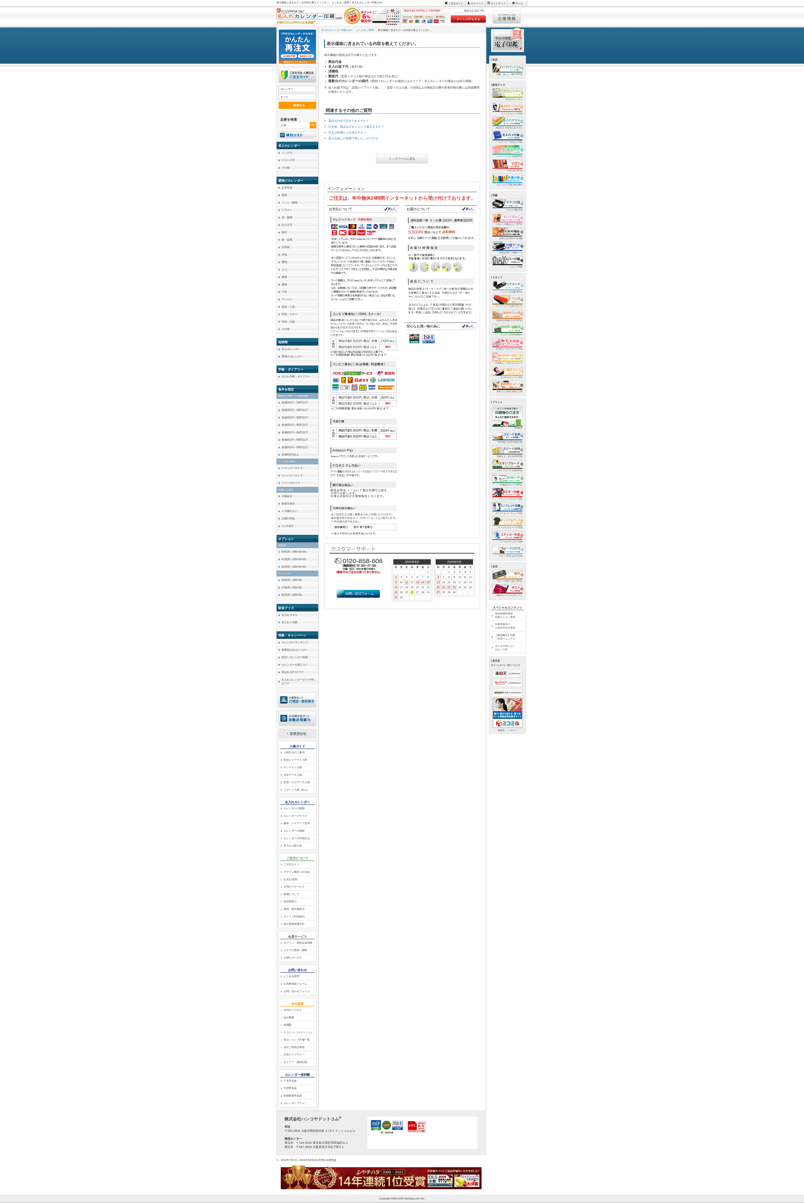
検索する (299, 105)
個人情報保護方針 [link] (293, 923)
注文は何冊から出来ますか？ (347, 132)
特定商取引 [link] (290, 901)
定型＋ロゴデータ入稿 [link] (296, 782)
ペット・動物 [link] (289, 202)
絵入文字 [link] (287, 224)
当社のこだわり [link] (292, 1009)
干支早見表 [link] (290, 1080)
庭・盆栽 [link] (287, 239)
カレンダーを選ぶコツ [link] (295, 664)
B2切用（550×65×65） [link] (295, 566)
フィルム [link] (287, 299)
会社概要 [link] (288, 1017)
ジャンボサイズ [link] (291, 482)
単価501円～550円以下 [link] (295, 447)
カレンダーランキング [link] (295, 642)
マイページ (477, 3)
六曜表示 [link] (287, 496)
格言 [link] (284, 232)
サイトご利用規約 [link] (293, 916)
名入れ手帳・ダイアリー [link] (296, 376)
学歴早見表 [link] (290, 1088)
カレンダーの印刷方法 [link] (296, 838)
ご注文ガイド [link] (291, 864)
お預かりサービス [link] (293, 886)
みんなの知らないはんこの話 (505, 647)
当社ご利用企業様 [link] (293, 1047)
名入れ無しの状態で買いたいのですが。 (354, 138)
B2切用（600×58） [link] (293, 594)
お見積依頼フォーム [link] (295, 983)
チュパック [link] (284, 573)
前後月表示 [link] (288, 503)
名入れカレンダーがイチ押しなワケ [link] (299, 681)
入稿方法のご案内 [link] (293, 752)
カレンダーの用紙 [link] (293, 830)
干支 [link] (284, 291)
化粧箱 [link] (282, 545)
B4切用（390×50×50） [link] (295, 551)
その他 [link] (286, 167)
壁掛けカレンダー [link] (292, 356)
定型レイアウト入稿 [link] (295, 759)
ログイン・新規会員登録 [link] (297, 942)
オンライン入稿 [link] (292, 767)
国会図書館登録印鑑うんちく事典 (505, 615)
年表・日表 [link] (288, 321)
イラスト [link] (287, 209)
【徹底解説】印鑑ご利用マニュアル (505, 637)
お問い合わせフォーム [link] (296, 991)
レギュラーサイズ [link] (292, 468)
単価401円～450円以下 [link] (295, 432)
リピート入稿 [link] (296, 789)
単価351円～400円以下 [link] (295, 424)
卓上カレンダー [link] (291, 349)
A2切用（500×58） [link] (293, 587)
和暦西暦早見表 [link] (292, 1095)
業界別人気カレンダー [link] (295, 649)
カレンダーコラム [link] (293, 1103)
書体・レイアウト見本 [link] (296, 823)
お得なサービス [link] (292, 957)
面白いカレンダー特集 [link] (295, 657)
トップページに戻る (402, 158)
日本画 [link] (286, 247)
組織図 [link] (287, 1024)
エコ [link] (284, 269)
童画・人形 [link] (288, 306)
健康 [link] (284, 276)
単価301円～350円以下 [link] (295, 417)
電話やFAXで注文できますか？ (348, 120)
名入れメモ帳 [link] (289, 622)
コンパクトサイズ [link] (292, 475)
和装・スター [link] (289, 314)
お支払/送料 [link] (290, 879)
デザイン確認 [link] (297, 871)
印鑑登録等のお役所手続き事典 (505, 626)
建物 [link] (284, 284)
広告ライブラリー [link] (293, 1054)
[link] (297, 145)
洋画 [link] (284, 254)
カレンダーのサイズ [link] (295, 815)
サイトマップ (498, 3)
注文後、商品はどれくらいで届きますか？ (356, 126)
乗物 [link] (284, 262)
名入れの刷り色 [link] (292, 845)
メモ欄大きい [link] (289, 511)
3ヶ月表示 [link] (288, 526)
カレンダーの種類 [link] (293, 808)
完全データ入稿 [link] (292, 774)
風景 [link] (284, 195)
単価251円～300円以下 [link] (295, 410)
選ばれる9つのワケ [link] (293, 672)
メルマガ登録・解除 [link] (295, 950)
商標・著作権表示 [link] (293, 909)
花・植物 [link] (287, 217)
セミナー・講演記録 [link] (295, 1062)
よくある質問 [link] (291, 976)
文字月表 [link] (287, 187)
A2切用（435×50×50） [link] (295, 559)
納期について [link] (291, 894)
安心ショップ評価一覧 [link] (296, 1039)
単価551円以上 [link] (290, 454)
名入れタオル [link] (289, 614)
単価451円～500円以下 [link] (295, 439)
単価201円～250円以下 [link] (295, 402)
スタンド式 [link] (288, 160)
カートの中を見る (468, 19)
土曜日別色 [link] (288, 518)
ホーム (519, 3)
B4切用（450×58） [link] (293, 580)
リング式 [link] (287, 152)
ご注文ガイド (455, 3)
